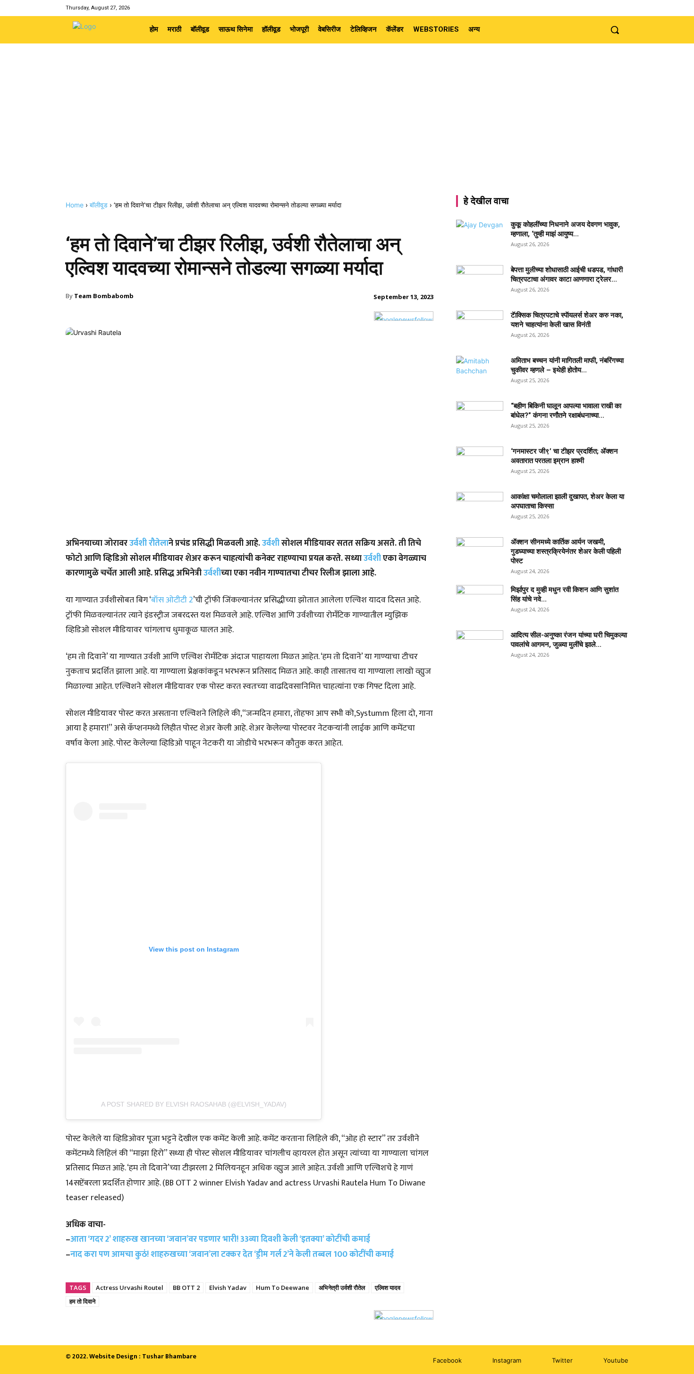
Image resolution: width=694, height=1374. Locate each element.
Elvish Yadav (227, 1287)
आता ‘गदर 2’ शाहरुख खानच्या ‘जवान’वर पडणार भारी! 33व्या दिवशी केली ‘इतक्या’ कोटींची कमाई (220, 1239)
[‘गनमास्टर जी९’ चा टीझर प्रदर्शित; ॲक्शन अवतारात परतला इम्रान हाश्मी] (479, 463)
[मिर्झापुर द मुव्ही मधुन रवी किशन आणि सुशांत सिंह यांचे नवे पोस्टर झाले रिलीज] (479, 601)
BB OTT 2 (186, 1287)
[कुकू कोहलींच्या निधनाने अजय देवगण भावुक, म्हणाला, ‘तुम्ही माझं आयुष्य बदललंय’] (479, 236)
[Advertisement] (347, 130)
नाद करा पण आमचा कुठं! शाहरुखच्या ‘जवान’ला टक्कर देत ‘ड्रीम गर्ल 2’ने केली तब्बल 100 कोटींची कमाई (232, 1254)
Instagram (506, 1360)
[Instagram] (598, 8)
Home (75, 205)
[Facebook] (586, 8)
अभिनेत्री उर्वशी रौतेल (342, 1287)
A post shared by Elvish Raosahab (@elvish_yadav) (194, 1104)
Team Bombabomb (104, 296)
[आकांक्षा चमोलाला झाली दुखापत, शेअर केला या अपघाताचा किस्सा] (479, 508)
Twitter (562, 1360)
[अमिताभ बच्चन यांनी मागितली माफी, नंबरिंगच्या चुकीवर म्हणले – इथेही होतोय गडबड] (479, 372)
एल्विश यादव (387, 1287)
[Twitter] (611, 8)
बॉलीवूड (99, 205)
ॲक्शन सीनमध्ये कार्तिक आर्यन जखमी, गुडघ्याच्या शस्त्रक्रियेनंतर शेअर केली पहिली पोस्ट (566, 551)
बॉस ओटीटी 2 (172, 600)
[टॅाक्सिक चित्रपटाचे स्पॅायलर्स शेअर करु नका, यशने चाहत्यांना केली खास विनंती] (479, 327)
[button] (614, 29)
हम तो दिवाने (82, 1301)
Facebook (447, 1360)
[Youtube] (622, 8)
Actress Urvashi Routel (129, 1287)
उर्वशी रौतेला (149, 543)
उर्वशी (270, 543)
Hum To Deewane (282, 1287)
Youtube (615, 1360)
